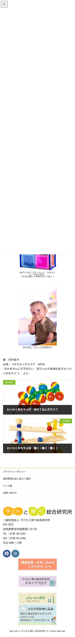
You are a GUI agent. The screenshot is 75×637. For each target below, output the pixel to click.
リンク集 (7, 486)
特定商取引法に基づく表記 (17, 478)
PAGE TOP (69, 613)
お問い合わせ (10, 493)
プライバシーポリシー (14, 471)
